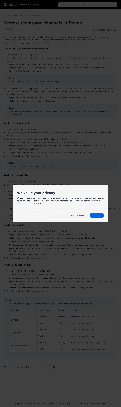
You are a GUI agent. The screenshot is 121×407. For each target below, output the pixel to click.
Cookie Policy (74, 201)
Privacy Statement (57, 201)
